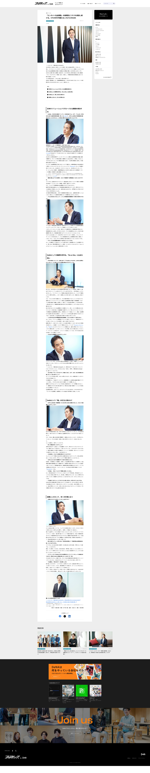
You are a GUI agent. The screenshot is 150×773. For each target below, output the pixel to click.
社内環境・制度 (98, 54)
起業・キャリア (98, 55)
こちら (65, 116)
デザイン (97, 46)
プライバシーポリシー (141, 758)
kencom (72, 166)
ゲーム (97, 27)
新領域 (97, 36)
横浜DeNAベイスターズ (100, 70)
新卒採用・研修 (98, 62)
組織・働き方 (90, 3)
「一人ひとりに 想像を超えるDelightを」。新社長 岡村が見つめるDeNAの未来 (63, 600)
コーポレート (98, 49)
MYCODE (49, 469)
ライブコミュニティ (99, 28)
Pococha (97, 73)
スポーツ (97, 31)
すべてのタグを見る (106, 77)
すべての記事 (82, 3)
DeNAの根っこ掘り (99, 68)
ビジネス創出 (98, 35)
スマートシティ (98, 33)
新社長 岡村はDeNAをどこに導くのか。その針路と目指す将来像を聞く (61, 602)
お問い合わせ (134, 758)
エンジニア (97, 43)
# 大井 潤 (47, 23)
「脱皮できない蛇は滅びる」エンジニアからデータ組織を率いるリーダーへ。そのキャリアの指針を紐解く (74, 652)
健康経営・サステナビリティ (100, 57)
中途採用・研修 (98, 63)
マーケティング (98, 47)
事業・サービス (98, 3)
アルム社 (48, 153)
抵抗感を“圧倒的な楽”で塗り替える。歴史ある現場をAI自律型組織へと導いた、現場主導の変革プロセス (49, 652)
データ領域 (97, 44)
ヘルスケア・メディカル (49, 20)
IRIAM (50, 327)
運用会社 (129, 758)
